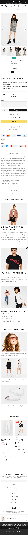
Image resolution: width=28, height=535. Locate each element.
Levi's (16, 437)
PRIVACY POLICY (10, 531)
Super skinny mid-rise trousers (5, 440)
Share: (2, 143)
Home (8, 9)
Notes (2, 100)
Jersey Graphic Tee (11, 518)
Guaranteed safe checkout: (8, 132)
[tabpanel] (7, 442)
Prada (16, 65)
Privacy (11, 487)
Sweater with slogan (19, 439)
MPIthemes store (6, 6)
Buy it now (14, 121)
